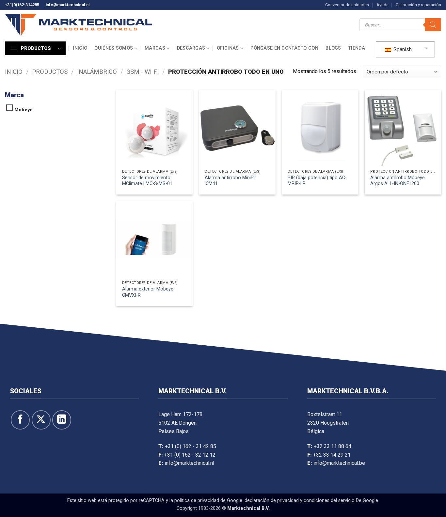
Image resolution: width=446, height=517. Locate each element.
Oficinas (228, 48)
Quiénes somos (113, 48)
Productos (50, 71)
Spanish (402, 49)
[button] (35, 48)
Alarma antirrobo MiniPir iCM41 (230, 181)
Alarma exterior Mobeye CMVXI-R (147, 292)
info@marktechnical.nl (67, 4)
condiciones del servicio (329, 500)
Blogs (333, 48)
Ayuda (382, 4)
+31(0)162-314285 (22, 4)
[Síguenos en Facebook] (20, 419)
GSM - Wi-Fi (142, 71)
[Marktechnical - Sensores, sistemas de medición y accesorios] (78, 24)
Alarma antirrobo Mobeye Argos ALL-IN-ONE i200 (397, 181)
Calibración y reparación (418, 4)
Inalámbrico (97, 71)
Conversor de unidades (347, 4)
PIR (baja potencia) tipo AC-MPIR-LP (317, 181)
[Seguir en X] (41, 419)
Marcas (155, 48)
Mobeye (23, 110)
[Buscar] (433, 24)
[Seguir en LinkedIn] (61, 419)
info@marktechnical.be (339, 463)
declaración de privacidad (272, 500)
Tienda (356, 48)
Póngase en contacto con (284, 48)
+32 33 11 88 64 (332, 446)
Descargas (191, 48)
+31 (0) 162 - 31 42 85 (190, 446)
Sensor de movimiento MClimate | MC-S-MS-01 (147, 181)
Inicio (80, 48)
